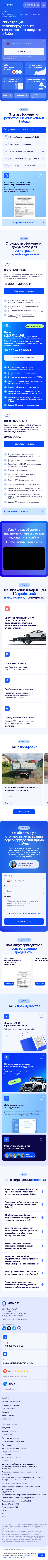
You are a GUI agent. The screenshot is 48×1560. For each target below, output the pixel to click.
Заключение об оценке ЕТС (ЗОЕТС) (16, 1501)
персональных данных (9, 58)
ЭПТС (4, 1514)
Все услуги (6, 1428)
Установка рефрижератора (13, 1441)
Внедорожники (8, 1415)
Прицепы (5, 1412)
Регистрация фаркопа (10, 1438)
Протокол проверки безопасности (15, 1483)
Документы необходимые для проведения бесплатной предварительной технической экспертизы (19, 1466)
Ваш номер (8, 876)
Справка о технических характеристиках (18, 1498)
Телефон (6, 1343)
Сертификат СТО (8, 1491)
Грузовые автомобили (11, 1405)
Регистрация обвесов (10, 1445)
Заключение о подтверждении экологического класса (24, 1495)
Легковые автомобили (11, 1402)
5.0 (10, 1371)
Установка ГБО (7, 1435)
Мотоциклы (6, 1419)
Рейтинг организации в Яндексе (15, 1376)
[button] (24, 291)
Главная (5, 11)
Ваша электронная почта (13, 886)
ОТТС (4, 1510)
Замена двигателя (9, 1431)
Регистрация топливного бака (14, 1448)
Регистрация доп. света (11, 1458)
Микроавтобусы (8, 1408)
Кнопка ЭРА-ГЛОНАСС (10, 1504)
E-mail (5, 1360)
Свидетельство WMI (10, 1507)
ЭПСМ (4, 1517)
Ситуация (7, 896)
